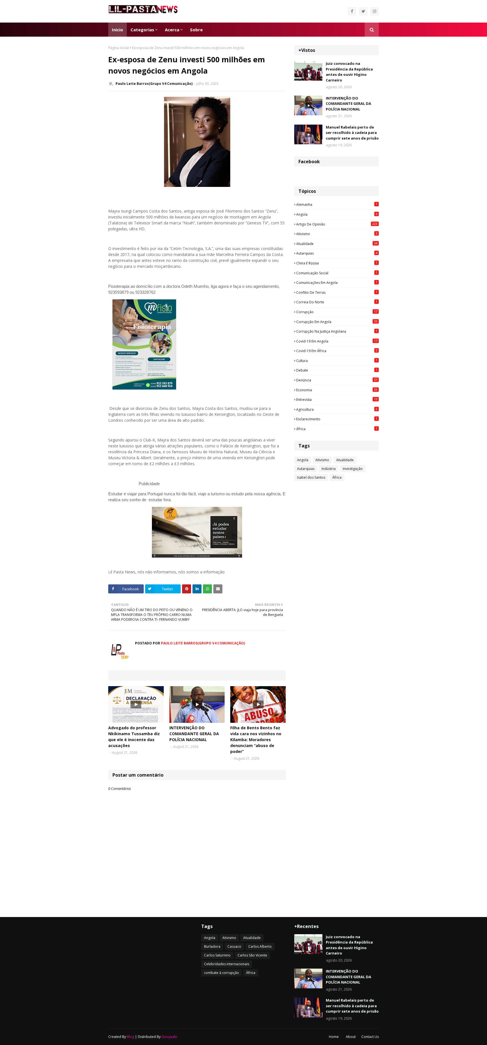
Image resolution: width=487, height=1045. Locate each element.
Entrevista (336, 399)
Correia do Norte (336, 301)
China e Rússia (336, 263)
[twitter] (363, 11)
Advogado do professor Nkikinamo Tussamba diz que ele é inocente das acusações (134, 736)
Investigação (353, 468)
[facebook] (352, 11)
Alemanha (336, 204)
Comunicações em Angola (336, 282)
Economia (336, 389)
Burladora (212, 946)
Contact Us (370, 1036)
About (351, 1036)
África (336, 428)
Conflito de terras (336, 292)
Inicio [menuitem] (117, 29)
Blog (130, 1036)
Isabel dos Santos (311, 477)
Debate (336, 370)
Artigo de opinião (336, 224)
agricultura (336, 409)
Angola (336, 214)
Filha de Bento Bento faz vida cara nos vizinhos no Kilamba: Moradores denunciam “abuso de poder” (255, 739)
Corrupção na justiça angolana (336, 331)
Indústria (329, 468)
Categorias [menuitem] (142, 29)
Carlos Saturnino (217, 955)
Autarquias (336, 253)
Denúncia (336, 380)
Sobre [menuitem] (196, 29)
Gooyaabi (169, 1036)
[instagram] (374, 11)
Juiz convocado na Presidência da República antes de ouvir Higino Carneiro (349, 72)
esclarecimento (336, 418)
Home (334, 1036)
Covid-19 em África (336, 350)
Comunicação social (336, 272)
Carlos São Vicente (252, 955)
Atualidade (336, 243)
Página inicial (118, 47)
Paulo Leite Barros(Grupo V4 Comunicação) (154, 83)
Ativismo (336, 233)
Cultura (336, 360)
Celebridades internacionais (226, 964)
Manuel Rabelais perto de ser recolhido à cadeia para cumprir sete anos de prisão (352, 133)
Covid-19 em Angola (336, 341)
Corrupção (336, 311)
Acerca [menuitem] (172, 29)
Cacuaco (234, 946)
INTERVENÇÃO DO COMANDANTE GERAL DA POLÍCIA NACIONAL (194, 733)
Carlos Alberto (260, 946)
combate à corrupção (221, 972)
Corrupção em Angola (336, 321)
